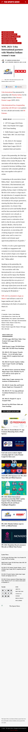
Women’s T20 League (21, 326)
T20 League (14, 320)
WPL (2, 329)
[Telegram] (5, 596)
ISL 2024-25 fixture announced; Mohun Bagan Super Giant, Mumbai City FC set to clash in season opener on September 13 (13, 581)
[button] (2, 2)
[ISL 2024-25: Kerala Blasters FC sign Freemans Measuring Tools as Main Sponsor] (14, 421)
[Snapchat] (11, 593)
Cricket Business (7, 32)
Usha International (7, 92)
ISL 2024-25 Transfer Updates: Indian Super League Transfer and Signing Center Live (13, 363)
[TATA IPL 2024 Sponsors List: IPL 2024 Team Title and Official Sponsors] (14, 467)
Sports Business (20, 318)
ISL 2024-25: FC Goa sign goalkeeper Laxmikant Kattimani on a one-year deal (13, 392)
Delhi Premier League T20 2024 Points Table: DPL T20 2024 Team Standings (14, 134)
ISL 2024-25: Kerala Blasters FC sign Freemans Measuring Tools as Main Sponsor (12, 432)
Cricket (10, 314)
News (11, 318)
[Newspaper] (8, 596)
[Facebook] (2, 590)
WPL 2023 (4, 296)
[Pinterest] (11, 590)
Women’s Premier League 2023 (11, 43)
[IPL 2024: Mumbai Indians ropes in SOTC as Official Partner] (14, 515)
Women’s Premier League (7, 324)
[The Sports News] (12, 2)
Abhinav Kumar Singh (13, 60)
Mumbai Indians (7, 36)
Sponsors (16, 36)
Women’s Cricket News (9, 41)
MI (19, 316)
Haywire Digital (13, 730)
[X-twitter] (5, 590)
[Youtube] (8, 590)
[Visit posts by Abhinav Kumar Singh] (3, 61)
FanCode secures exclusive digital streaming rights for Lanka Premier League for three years (12, 455)
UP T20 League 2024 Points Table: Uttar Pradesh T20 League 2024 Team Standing (13, 125)
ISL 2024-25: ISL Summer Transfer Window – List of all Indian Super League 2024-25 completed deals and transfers (13, 569)
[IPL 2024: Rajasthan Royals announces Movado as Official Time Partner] (14, 536)
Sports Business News (8, 38)
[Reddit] (2, 596)
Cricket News (15, 316)
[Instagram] (2, 593)
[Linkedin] (5, 593)
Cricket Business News (9, 34)
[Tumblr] (8, 593)
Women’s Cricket (5, 322)
